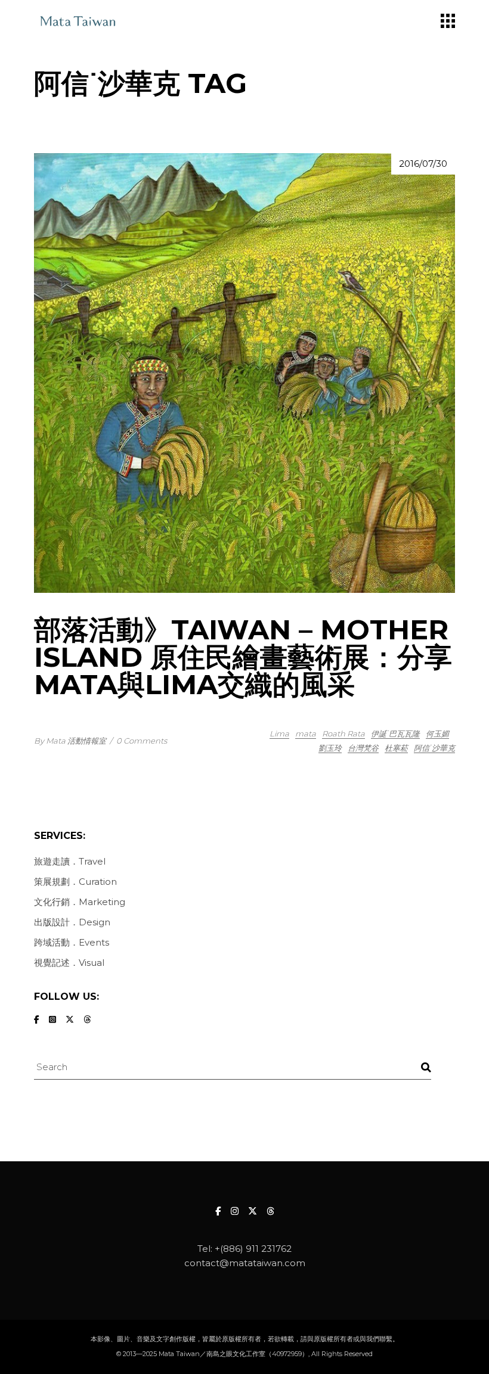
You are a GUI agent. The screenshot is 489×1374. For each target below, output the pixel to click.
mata (305, 733)
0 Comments (141, 740)
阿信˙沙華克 (434, 748)
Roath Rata (343, 733)
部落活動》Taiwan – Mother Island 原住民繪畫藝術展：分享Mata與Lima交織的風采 (243, 657)
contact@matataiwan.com (244, 1263)
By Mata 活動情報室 (70, 740)
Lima (279, 733)
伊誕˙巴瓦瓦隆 (395, 733)
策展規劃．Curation (75, 881)
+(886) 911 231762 (253, 1248)
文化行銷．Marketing (79, 901)
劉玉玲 (330, 748)
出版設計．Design (72, 922)
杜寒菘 (396, 748)
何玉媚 (437, 733)
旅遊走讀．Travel (70, 861)
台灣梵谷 (363, 748)
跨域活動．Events (71, 942)
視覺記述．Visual (69, 962)
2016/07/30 (423, 163)
